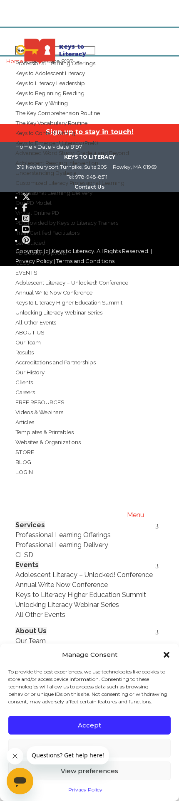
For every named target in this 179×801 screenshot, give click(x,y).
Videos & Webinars (39, 412)
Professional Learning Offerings (63, 535)
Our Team (28, 342)
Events (26, 272)
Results (24, 352)
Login (24, 472)
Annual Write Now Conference (53, 292)
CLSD (24, 555)
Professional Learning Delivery (61, 545)
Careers (25, 392)
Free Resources (39, 402)
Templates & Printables (44, 432)
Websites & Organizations (48, 442)
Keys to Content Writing (45, 133)
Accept (89, 725)
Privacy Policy (85, 789)
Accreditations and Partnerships (55, 362)
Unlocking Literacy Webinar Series (58, 312)
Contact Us (89, 187)
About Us (29, 332)
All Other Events (35, 322)
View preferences (89, 771)
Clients (24, 382)
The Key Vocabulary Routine (51, 123)
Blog (23, 462)
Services (30, 525)
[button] (166, 655)
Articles (24, 422)
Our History (30, 372)
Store (24, 452)
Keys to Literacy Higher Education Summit (68, 302)
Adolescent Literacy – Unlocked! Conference (71, 282)
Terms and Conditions (85, 261)
